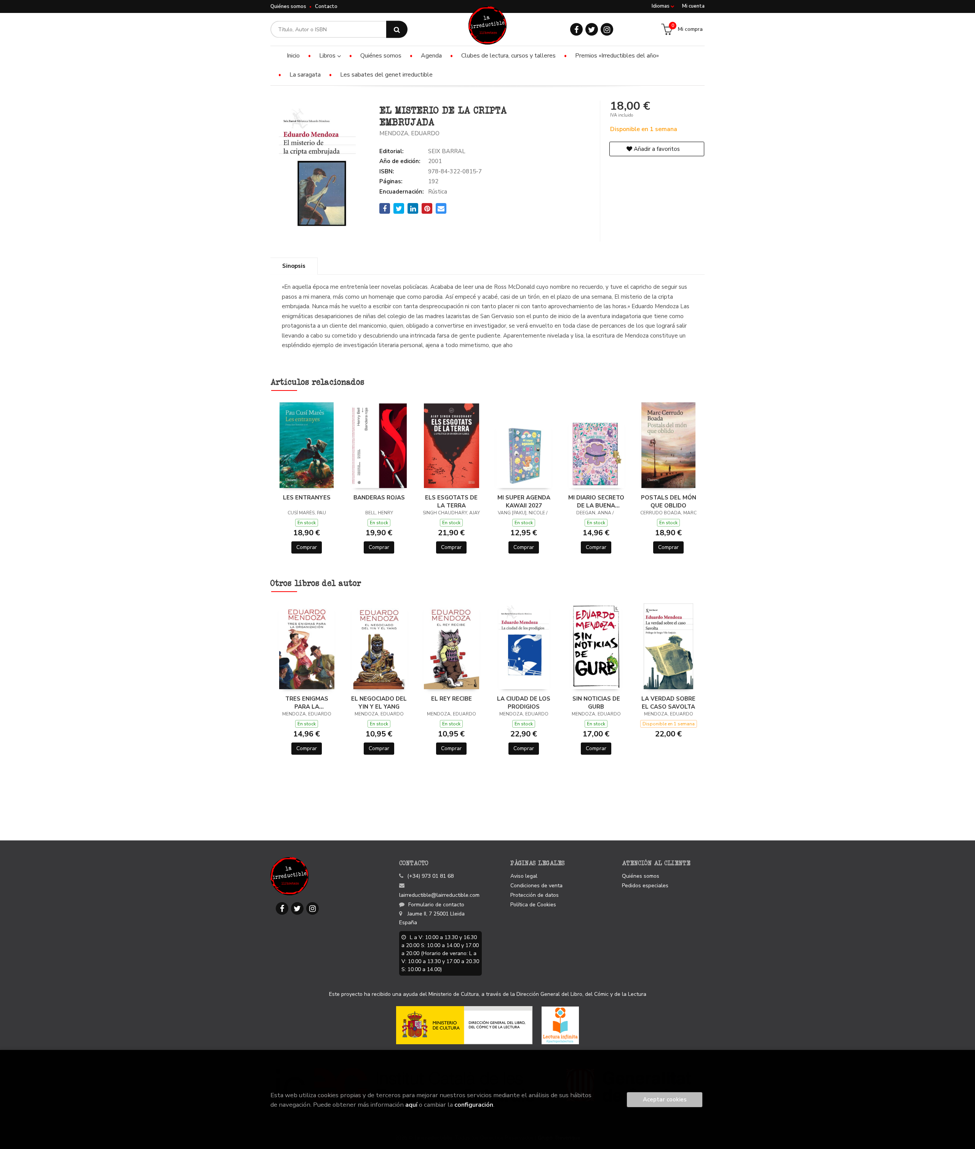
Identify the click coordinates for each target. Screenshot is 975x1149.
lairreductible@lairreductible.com (439, 895)
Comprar (306, 547)
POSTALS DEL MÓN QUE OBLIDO (668, 501)
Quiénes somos (288, 6)
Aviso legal (523, 876)
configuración (473, 1104)
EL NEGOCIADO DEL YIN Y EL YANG (379, 702)
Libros (328, 55)
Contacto (326, 6)
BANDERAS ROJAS (379, 497)
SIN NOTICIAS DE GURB (596, 702)
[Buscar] (397, 29)
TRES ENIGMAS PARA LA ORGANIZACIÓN (307, 702)
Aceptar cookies (665, 1099)
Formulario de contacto (436, 904)
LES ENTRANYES (307, 497)
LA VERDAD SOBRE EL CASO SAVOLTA (668, 702)
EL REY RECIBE (451, 699)
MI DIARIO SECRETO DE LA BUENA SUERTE (596, 501)
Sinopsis (293, 266)
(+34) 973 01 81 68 (430, 876)
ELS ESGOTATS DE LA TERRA (451, 501)
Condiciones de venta (536, 885)
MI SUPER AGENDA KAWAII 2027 (523, 501)
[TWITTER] (591, 29)
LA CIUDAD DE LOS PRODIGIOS (523, 702)
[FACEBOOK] (576, 29)
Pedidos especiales (645, 885)
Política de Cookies (533, 904)
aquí (411, 1104)
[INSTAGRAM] (607, 29)
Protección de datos (534, 895)
